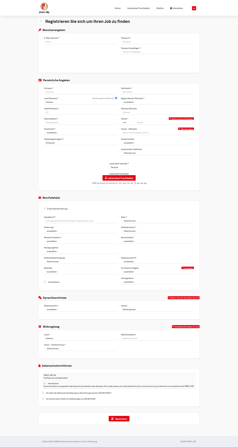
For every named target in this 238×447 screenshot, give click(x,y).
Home (118, 8)
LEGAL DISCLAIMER (51, 441)
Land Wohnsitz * (51, 98)
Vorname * (48, 88)
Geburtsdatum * (51, 118)
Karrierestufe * (127, 237)
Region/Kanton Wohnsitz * (132, 98)
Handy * (124, 118)
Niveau (124, 305)
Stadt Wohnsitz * (51, 108)
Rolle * (124, 217)
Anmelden (177, 8)
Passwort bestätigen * (131, 48)
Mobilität (48, 268)
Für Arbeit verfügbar (130, 268)
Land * (47, 334)
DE (194, 8)
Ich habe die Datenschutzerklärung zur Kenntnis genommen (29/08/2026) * (78, 393)
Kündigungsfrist (51, 247)
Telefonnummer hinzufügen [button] (182, 119)
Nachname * (126, 88)
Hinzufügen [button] (188, 268)
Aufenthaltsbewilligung (54, 258)
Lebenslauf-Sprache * (119, 163)
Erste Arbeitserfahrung (57, 208)
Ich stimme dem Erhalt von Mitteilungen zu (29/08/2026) (70, 399)
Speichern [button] (120, 418)
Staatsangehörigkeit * (54, 139)
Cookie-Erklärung (89, 441)
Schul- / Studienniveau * (55, 345)
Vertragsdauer (127, 278)
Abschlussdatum (128, 334)
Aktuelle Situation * (52, 237)
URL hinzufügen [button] (186, 129)
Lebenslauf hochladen (138, 8)
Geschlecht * (49, 129)
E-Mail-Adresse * (51, 38)
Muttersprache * (51, 305)
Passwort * (126, 38)
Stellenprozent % (128, 258)
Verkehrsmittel (127, 139)
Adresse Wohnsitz (129, 108)
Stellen (160, 8)
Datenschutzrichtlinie (70, 441)
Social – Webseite (129, 129)
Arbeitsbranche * (128, 227)
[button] (41, 21)
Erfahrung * (49, 227)
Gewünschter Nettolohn (131, 149)
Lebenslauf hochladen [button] (120, 178)
